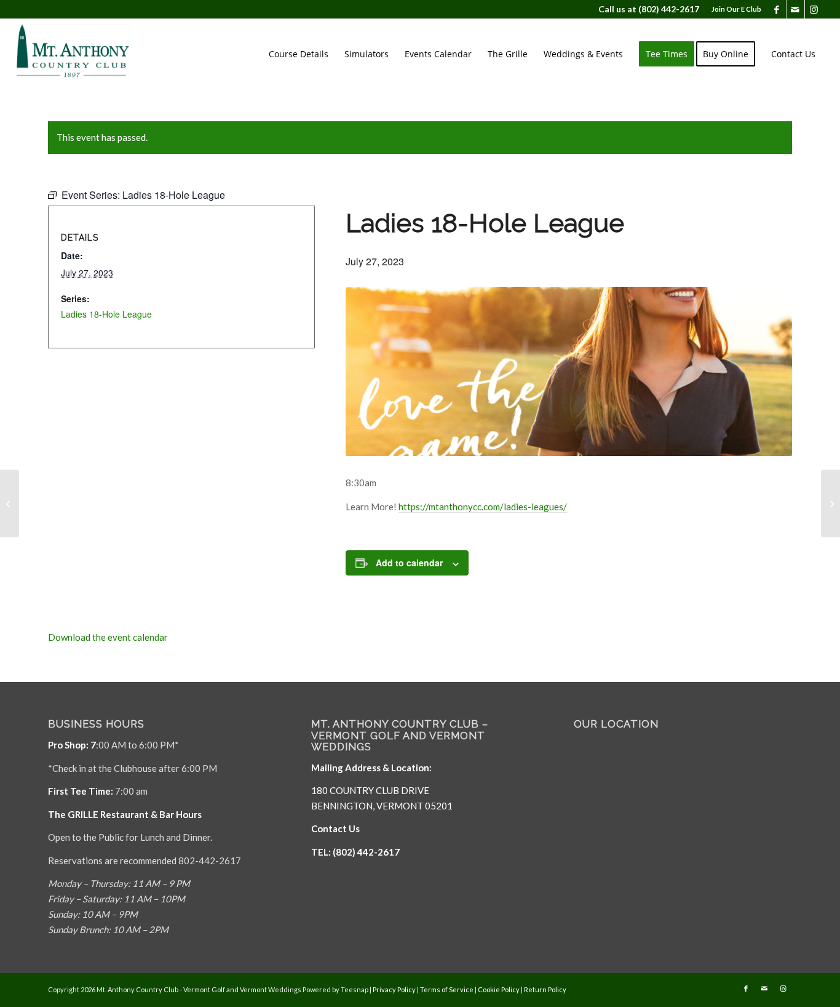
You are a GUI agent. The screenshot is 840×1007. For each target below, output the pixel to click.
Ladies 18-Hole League (106, 314)
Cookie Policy (499, 989)
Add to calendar (409, 562)
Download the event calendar (108, 637)
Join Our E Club (736, 9)
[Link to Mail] (795, 9)
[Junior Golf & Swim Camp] (830, 503)
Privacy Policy (394, 989)
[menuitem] (733, 9)
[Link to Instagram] (814, 9)
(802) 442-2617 (668, 9)
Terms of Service (446, 989)
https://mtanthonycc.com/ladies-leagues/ (482, 506)
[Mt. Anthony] (92, 54)
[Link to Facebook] (777, 9)
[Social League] (9, 503)
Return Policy (545, 989)
